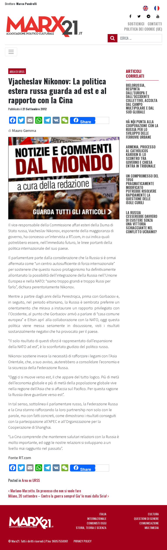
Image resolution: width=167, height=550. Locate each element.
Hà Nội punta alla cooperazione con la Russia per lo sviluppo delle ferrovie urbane (142, 129)
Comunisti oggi (96, 523)
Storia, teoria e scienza (91, 527)
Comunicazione (149, 523)
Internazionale (96, 518)
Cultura (153, 514)
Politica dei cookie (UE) (143, 29)
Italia (102, 514)
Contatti (155, 23)
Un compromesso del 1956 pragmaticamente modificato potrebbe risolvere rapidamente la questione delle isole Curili (142, 189)
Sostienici (136, 23)
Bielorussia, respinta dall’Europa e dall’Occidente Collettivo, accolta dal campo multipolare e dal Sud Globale (141, 99)
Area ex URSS (17, 71)
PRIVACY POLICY (83, 541)
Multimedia (152, 527)
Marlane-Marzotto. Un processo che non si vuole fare (45, 490)
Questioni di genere (146, 518)
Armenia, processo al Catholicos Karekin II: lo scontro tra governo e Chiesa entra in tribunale (140, 156)
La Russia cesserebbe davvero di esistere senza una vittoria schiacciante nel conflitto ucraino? (141, 222)
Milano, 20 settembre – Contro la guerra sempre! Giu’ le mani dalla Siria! (58, 496)
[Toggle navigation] (11, 52)
